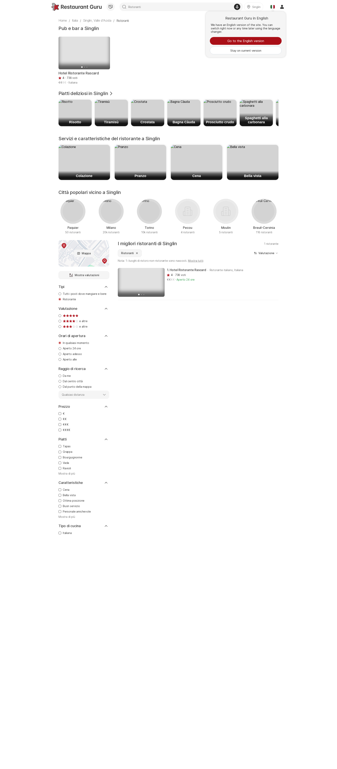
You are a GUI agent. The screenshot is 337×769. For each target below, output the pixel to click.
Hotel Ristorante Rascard (79, 73)
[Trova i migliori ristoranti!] (76, 6)
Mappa (86, 253)
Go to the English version (245, 41)
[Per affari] (110, 7)
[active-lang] (273, 7)
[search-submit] (124, 6)
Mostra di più (67, 473)
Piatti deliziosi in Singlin (83, 93)
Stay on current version (245, 50)
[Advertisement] (198, 332)
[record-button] (237, 7)
